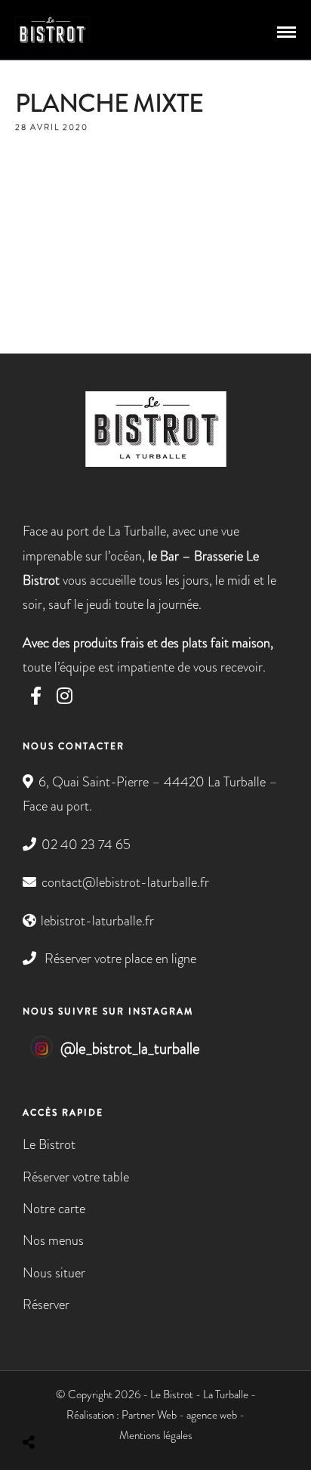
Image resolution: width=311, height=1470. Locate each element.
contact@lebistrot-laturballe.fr (125, 882)
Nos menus (53, 1240)
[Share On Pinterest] (90, 1402)
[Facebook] (36, 696)
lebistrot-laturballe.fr (97, 921)
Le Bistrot (49, 1144)
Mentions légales (155, 1435)
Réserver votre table (76, 1177)
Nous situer (54, 1273)
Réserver (46, 1304)
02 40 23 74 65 (86, 844)
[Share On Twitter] (65, 1402)
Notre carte (54, 1208)
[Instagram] (64, 696)
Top (294, 1449)
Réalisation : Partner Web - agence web (151, 1415)
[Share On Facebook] (41, 1402)
